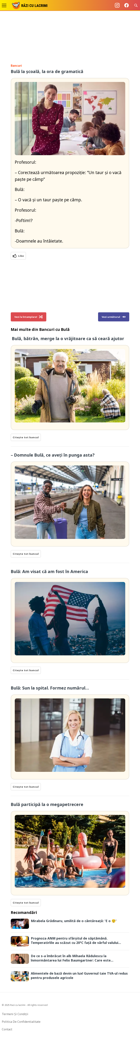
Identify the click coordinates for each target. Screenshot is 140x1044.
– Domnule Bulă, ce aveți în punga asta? (53, 455)
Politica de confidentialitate (21, 1022)
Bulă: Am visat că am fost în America (50, 571)
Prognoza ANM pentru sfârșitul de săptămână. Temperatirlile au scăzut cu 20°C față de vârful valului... (76, 940)
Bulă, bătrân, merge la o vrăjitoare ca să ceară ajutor (67, 338)
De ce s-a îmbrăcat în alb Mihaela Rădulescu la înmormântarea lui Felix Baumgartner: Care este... (72, 958)
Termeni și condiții (15, 1014)
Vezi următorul (111, 317)
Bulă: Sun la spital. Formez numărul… (50, 688)
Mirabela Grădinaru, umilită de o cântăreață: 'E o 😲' (73, 921)
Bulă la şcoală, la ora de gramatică (47, 71)
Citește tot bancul (26, 437)
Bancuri (16, 66)
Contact (7, 1029)
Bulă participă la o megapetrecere (47, 804)
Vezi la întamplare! (25, 317)
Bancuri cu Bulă (54, 329)
